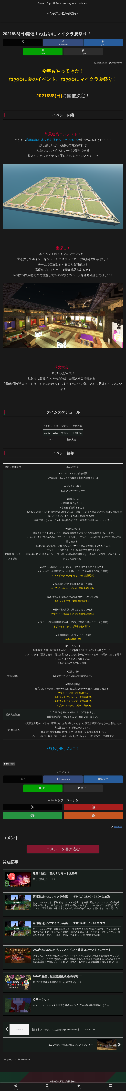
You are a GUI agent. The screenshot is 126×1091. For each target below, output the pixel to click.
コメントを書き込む (63, 849)
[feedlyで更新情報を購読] (32, 815)
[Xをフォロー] (32, 807)
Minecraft (10, 764)
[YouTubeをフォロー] (93, 807)
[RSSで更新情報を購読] (93, 815)
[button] (83, 51)
